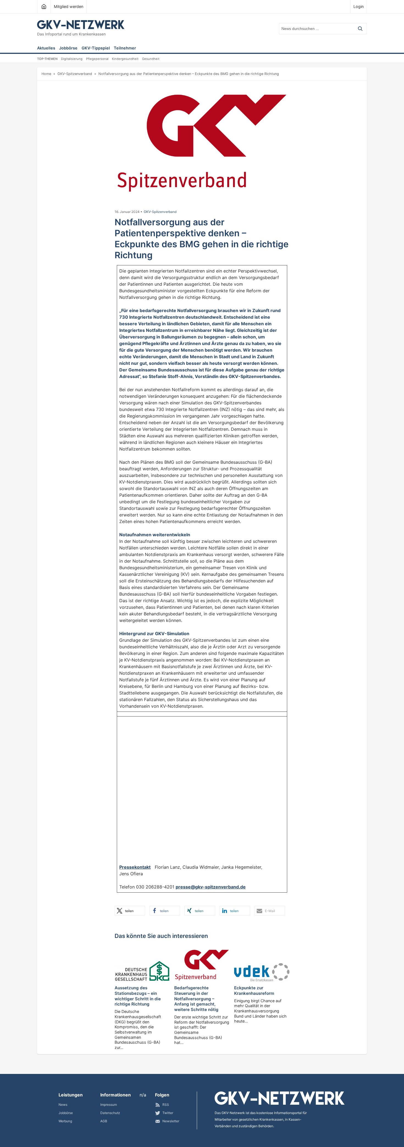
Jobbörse (68, 48)
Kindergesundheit (125, 59)
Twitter (167, 1113)
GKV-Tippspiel (96, 48)
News (63, 1104)
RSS (165, 1104)
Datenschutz (110, 1113)
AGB (103, 1121)
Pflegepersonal (97, 59)
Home (46, 74)
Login (358, 6)
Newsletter (170, 1121)
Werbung (65, 1121)
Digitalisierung (71, 59)
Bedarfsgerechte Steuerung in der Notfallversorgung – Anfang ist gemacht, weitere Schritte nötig (196, 998)
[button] (130, 910)
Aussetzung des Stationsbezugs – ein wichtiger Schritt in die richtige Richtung (138, 996)
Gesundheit (150, 59)
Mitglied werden (68, 6)
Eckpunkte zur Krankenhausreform (254, 990)
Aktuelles (46, 48)
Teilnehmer (125, 48)
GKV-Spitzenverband (74, 74)
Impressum (108, 1104)
